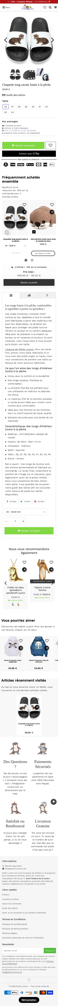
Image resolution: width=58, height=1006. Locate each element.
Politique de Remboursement (15, 929)
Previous (5, 39)
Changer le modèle (44, 253)
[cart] (55, 7)
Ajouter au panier (29, 282)
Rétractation (29, 1000)
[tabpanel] (15, 74)
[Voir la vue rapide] (24, 569)
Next (52, 39)
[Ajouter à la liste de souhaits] (24, 562)
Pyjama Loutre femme (42, 588)
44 (12, 112)
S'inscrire (49, 950)
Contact (5, 895)
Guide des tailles (9, 908)
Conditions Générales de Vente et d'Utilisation (23, 938)
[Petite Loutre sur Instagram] (29, 980)
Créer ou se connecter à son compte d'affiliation (24, 913)
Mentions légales (9, 933)
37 (12, 106)
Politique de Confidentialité (14, 924)
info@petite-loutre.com (15, 869)
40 (33, 106)
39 (26, 106)
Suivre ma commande (12, 904)
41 (40, 106)
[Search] (50, 7)
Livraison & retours (10, 899)
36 (5, 106)
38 (19, 106)
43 (5, 112)
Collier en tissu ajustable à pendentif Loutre (15, 590)
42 (46, 106)
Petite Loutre (22, 986)
